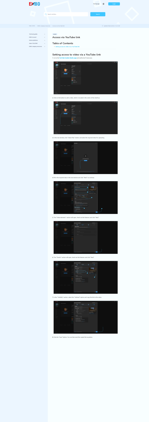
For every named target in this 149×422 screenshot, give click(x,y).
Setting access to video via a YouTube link (67, 46)
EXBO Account (32, 37)
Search (98, 14)
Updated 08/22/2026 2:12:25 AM (112, 26)
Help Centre (32, 25)
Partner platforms (33, 40)
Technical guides (33, 34)
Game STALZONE (33, 43)
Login (114, 4)
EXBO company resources (43, 26)
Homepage (96, 3)
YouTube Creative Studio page (68, 58)
